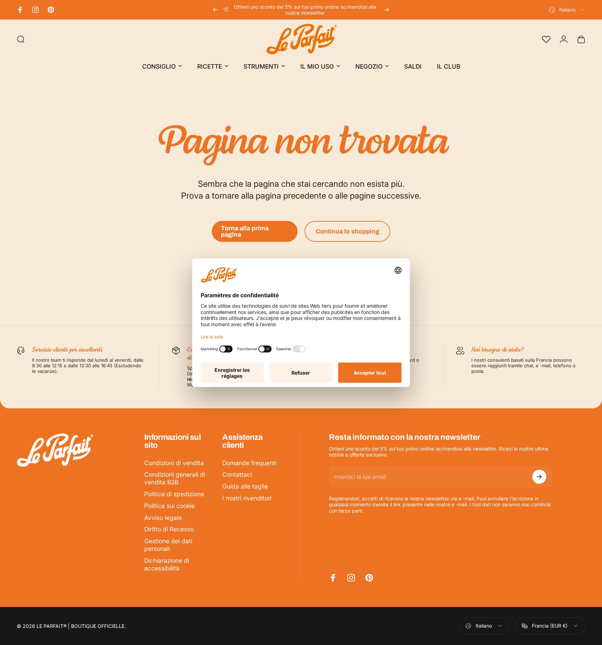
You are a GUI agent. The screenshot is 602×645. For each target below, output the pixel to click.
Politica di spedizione (174, 494)
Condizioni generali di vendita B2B (174, 478)
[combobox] (567, 10)
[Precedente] (215, 10)
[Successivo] (386, 10)
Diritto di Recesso (169, 529)
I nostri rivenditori (246, 498)
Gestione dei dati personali (168, 544)
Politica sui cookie (169, 505)
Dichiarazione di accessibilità (166, 564)
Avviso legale (163, 517)
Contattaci (237, 474)
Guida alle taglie (245, 486)
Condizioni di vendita (174, 463)
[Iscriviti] (539, 477)
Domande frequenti (249, 463)
